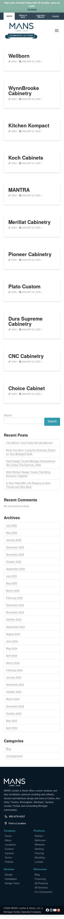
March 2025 (13, 590)
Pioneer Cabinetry (30, 254)
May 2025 (11, 583)
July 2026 (11, 525)
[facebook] (47, 910)
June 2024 (12, 641)
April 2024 (11, 655)
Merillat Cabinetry (29, 222)
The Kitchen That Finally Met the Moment (29, 442)
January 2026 (14, 540)
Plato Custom (24, 286)
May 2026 (11, 532)
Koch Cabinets (25, 157)
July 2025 (11, 576)
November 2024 (15, 612)
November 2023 (15, 684)
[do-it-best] (58, 910)
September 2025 (15, 569)
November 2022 (15, 706)
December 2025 (15, 547)
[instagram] (51, 910)
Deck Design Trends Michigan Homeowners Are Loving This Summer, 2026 (30, 463)
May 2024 (11, 648)
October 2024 (14, 619)
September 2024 (15, 626)
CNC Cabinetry (26, 356)
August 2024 (13, 634)
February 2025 (14, 598)
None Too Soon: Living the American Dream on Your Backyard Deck (31, 452)
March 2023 (13, 699)
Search (8, 415)
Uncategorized (14, 756)
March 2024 (13, 663)
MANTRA (19, 189)
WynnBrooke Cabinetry (23, 90)
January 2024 (14, 677)
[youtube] (55, 910)
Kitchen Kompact (28, 125)
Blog (8, 748)
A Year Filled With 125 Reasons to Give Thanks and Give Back (28, 485)
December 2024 (15, 605)
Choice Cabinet (26, 388)
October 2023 (14, 691)
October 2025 (14, 561)
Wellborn (19, 55)
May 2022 (11, 720)
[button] (32, 9)
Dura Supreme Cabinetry (25, 321)
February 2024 (14, 670)
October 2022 (14, 713)
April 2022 (11, 728)
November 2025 (15, 554)
